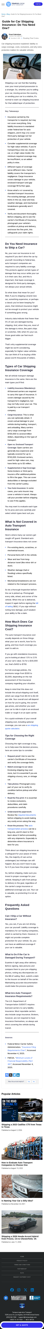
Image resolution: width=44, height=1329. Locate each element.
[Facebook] (7, 1075)
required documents (27, 815)
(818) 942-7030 (11, 1317)
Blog (8, 14)
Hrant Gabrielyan (15, 34)
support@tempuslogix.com (28, 1317)
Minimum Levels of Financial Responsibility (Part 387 (20, 1061)
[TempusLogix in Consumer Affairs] (6, 1297)
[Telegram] (14, 1075)
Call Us (38, 4)
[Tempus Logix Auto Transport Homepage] (15, 4)
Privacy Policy (22, 1260)
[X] (10, 1075)
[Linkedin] (18, 1075)
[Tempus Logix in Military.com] (18, 1297)
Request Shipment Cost (22, 1277)
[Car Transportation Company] (12, 1290)
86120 (32, 1320)
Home (3, 14)
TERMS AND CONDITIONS (22, 1264)
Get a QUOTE (22, 1325)
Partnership (22, 1269)
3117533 (20, 1320)
